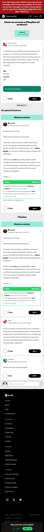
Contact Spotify (10, 464)
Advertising (9, 432)
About (7, 405)
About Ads (8, 521)
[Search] (30, 16)
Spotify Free (9, 491)
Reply (35, 99)
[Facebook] (20, 499)
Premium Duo (10, 478)
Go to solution (23, 34)
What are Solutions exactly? (19, 189)
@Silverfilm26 (14, 131)
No (18, 529)
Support (8, 451)
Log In (35, 16)
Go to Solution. (15, 89)
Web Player (9, 455)
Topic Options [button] (21, 105)
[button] (40, 44)
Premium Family (10, 483)
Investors (8, 437)
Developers (9, 428)
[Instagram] (7, 499)
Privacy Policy (8, 518)
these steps (27, 9)
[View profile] (5, 44)
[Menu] (40, 16)
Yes (25, 529)
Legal (6, 515)
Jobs (6, 409)
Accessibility (15, 521)
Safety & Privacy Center (15, 515)
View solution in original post (13, 200)
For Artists (8, 424)
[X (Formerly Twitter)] (13, 499)
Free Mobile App (11, 460)
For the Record (10, 413)
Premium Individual (11, 474)
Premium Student (11, 487)
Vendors (8, 441)
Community (11, 16)
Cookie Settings (17, 518)
